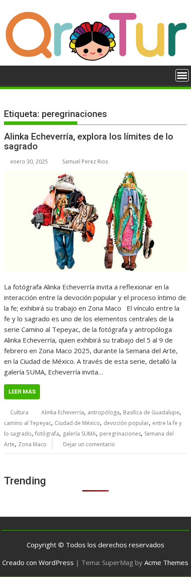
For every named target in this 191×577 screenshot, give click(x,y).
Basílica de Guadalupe (151, 412)
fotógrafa (47, 433)
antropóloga (103, 412)
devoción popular (126, 423)
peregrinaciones (120, 433)
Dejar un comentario (89, 444)
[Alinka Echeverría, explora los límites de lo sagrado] (95, 221)
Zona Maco (32, 444)
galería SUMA (79, 433)
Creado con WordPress (38, 562)
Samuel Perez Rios (85, 161)
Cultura (19, 412)
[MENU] (182, 75)
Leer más (22, 391)
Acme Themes (166, 562)
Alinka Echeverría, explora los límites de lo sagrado (88, 141)
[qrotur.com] (95, 60)
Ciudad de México (77, 423)
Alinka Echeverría (62, 412)
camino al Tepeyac (27, 423)
